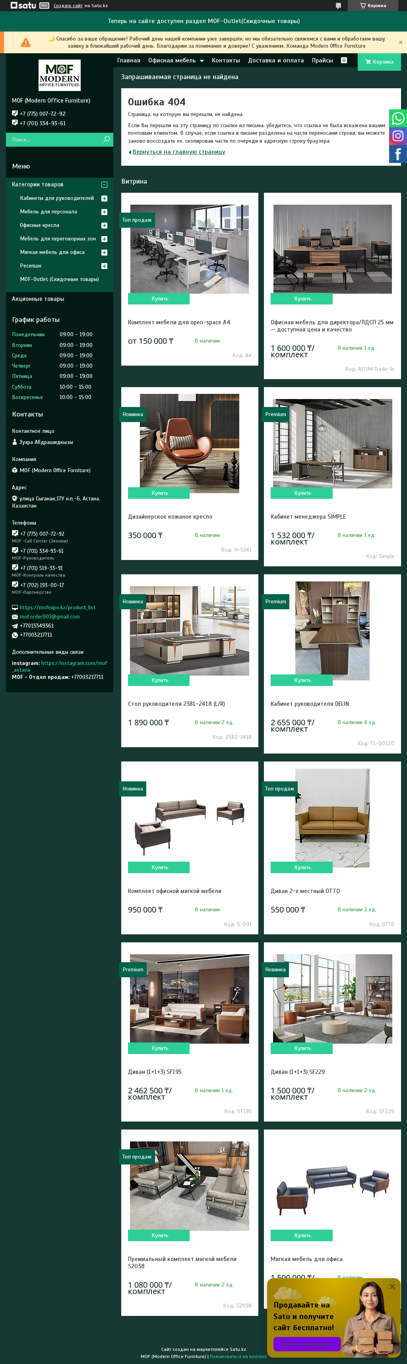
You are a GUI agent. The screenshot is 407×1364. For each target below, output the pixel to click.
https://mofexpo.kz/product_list (58, 607)
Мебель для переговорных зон (58, 238)
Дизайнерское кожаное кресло (170, 516)
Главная (128, 60)
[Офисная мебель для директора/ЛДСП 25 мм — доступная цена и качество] (332, 249)
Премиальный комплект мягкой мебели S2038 (182, 1263)
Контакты (226, 60)
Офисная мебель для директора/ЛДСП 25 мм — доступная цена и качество (332, 326)
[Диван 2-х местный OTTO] (332, 818)
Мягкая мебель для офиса (307, 1259)
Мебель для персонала (48, 211)
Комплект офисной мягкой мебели (174, 891)
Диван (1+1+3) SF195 (155, 1071)
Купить (160, 298)
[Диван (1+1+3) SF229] (332, 998)
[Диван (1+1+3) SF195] (190, 998)
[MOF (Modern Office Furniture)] (59, 75)
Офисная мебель (172, 60)
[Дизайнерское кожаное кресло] (190, 443)
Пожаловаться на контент (238, 1356)
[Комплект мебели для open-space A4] (190, 249)
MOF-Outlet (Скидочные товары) (59, 279)
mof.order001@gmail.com (50, 616)
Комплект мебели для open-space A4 (179, 322)
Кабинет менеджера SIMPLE (308, 516)
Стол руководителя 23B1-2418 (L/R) (176, 703)
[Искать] (106, 140)
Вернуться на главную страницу (179, 152)
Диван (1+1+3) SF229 (298, 1071)
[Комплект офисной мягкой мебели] (190, 818)
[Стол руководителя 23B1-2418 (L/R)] (190, 630)
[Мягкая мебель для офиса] (332, 1186)
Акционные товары (38, 298)
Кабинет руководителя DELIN (310, 703)
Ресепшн (30, 265)
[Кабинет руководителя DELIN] (332, 630)
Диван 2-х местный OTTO (305, 891)
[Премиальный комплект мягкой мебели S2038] (190, 1186)
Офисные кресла (39, 225)
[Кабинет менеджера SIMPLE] (332, 443)
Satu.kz (238, 1349)
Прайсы (322, 60)
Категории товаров (38, 184)
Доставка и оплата (276, 60)
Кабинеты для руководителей (57, 198)
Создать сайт (68, 5)
